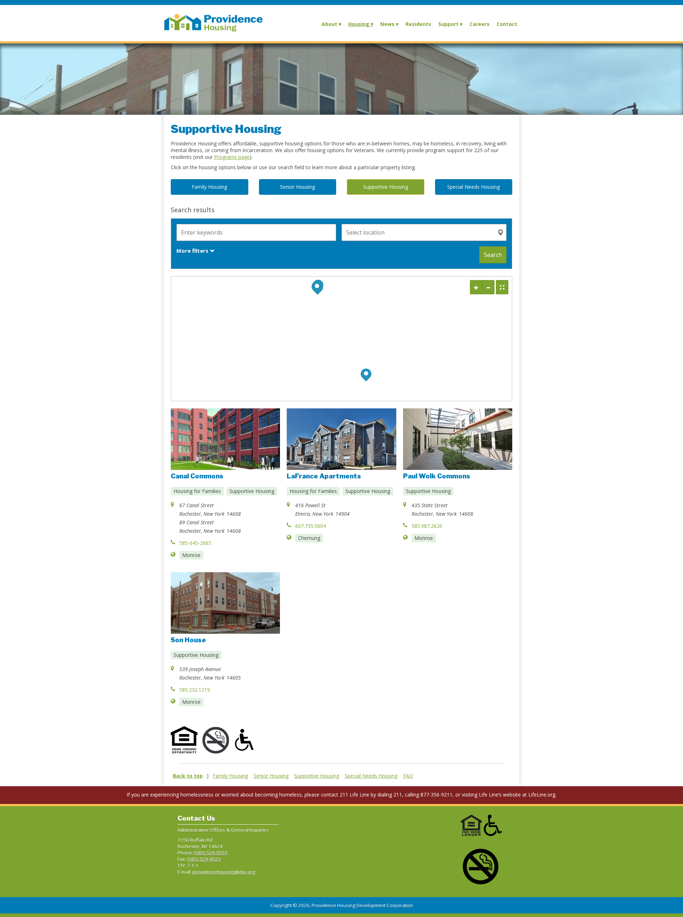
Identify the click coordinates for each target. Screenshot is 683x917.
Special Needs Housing (371, 775)
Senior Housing (271, 775)
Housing (358, 24)
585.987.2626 (427, 525)
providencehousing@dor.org (223, 872)
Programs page (232, 157)
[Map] (341, 339)
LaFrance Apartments (324, 476)
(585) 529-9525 (204, 859)
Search (493, 255)
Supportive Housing (316, 775)
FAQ (408, 775)
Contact (507, 24)
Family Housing (230, 775)
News (387, 24)
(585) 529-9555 (211, 852)
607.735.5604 (310, 525)
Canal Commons (197, 476)
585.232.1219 (194, 689)
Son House (188, 640)
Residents (418, 24)
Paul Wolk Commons (436, 476)
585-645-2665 (195, 543)
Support (448, 24)
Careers (479, 24)
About (329, 24)
